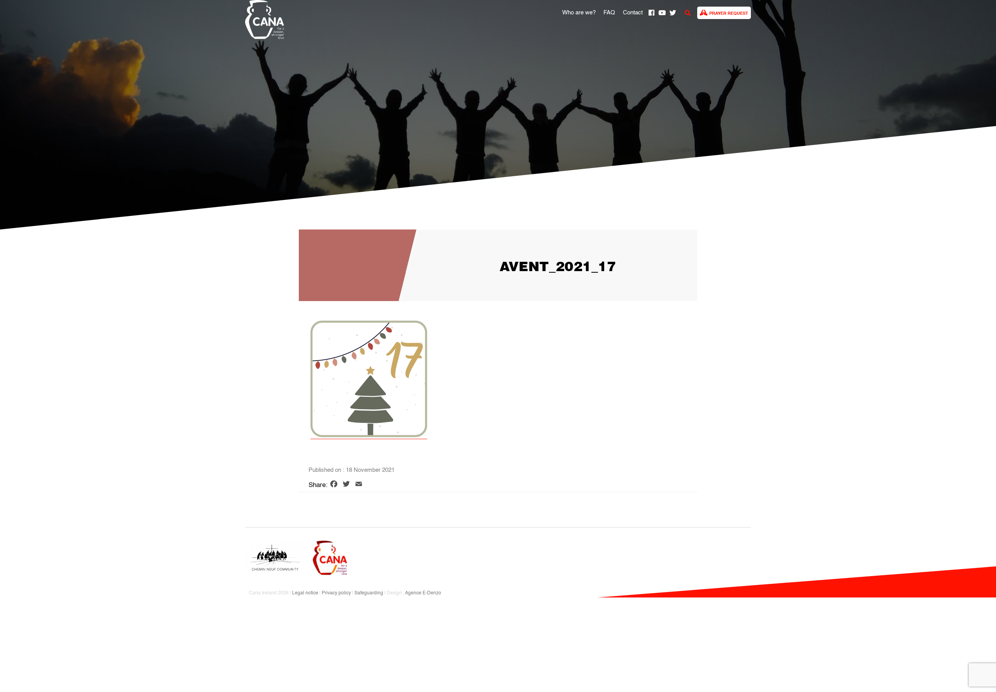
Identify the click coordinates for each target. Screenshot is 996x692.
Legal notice (305, 593)
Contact (633, 13)
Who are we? (579, 13)
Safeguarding (368, 593)
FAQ (609, 13)
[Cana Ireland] (262, 21)
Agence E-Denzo (423, 593)
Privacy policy (336, 593)
